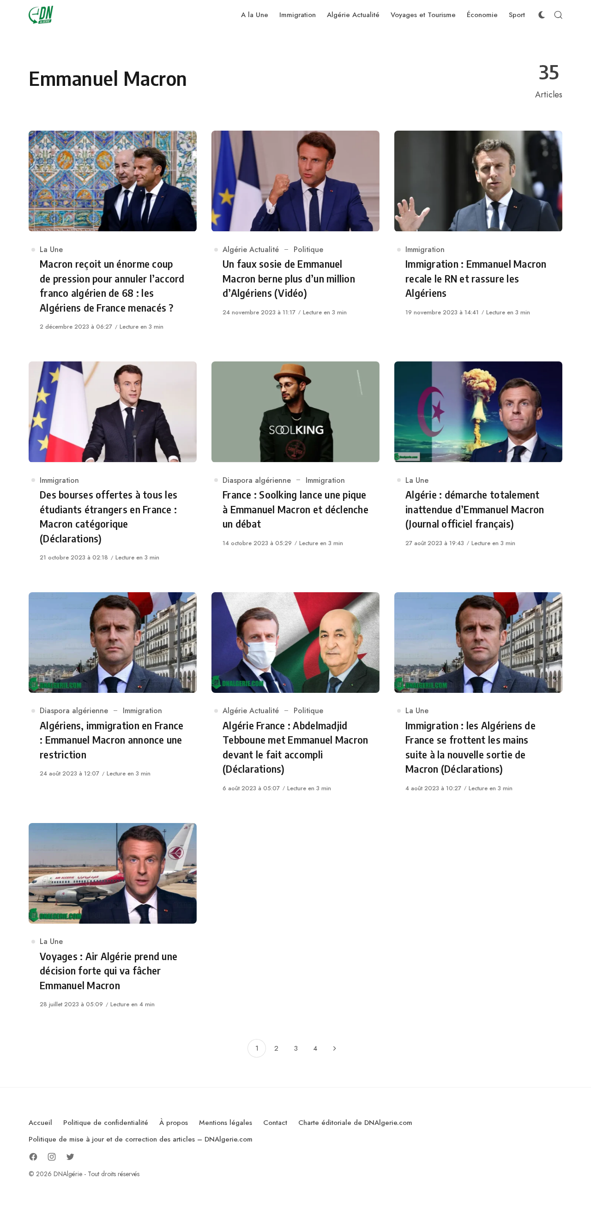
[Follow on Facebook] (33, 1156)
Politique (308, 249)
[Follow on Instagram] (51, 1156)
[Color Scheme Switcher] (541, 15)
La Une (51, 249)
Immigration (425, 249)
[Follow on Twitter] (70, 1156)
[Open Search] (558, 15)
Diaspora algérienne (257, 480)
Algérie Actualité (251, 249)
